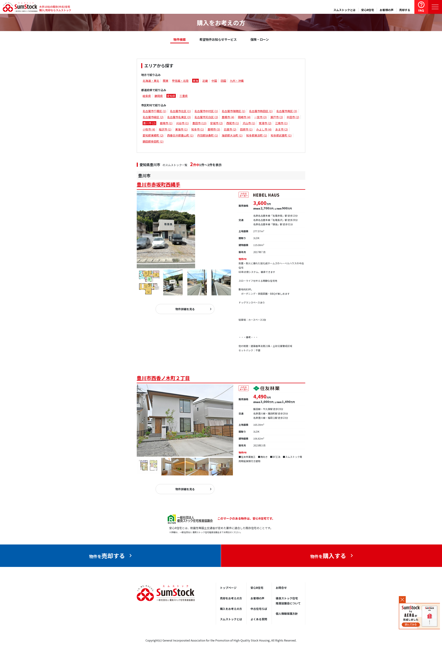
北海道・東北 (151, 81)
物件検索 (179, 39)
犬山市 (249, 123)
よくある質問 (259, 619)
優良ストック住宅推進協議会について (288, 600)
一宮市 (260, 117)
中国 (214, 81)
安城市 (216, 123)
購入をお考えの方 (231, 609)
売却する (404, 10)
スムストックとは (344, 10)
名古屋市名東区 (179, 117)
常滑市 (265, 123)
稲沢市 (165, 129)
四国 (223, 81)
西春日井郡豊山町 (180, 135)
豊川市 (149, 123)
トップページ (228, 588)
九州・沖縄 (237, 81)
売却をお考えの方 (231, 598)
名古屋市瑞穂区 (233, 111)
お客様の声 (386, 10)
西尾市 (232, 123)
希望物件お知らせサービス (218, 39)
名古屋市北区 (180, 111)
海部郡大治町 (232, 135)
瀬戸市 (276, 117)
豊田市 (199, 123)
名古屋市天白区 (206, 117)
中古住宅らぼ (259, 609)
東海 (195, 81)
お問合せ (281, 588)
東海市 (181, 129)
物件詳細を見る (185, 309)
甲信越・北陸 (180, 81)
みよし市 (264, 129)
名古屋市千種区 (154, 111)
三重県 (183, 96)
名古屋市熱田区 (261, 111)
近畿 (205, 81)
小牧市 (149, 129)
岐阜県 (147, 96)
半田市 (293, 117)
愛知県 (171, 96)
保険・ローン (259, 39)
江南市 (281, 123)
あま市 (281, 129)
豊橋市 (228, 117)
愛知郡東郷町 (153, 135)
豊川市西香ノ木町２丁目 (163, 377)
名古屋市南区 (286, 111)
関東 (165, 81)
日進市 (230, 129)
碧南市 (166, 123)
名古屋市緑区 (153, 117)
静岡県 (159, 96)
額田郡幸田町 (153, 141)
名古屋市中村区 (206, 111)
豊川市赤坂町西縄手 (158, 184)
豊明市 (214, 129)
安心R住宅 (367, 10)
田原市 (246, 129)
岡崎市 (244, 117)
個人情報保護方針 (287, 613)
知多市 (197, 129)
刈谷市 (182, 123)
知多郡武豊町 (281, 135)
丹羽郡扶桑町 (207, 135)
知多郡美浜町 (256, 135)
